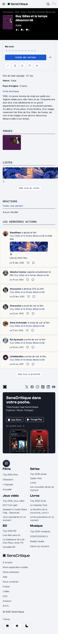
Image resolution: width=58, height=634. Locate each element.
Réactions (10, 201)
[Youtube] (53, 388)
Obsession (8, 479)
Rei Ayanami (16, 339)
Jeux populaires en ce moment (14, 518)
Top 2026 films (10, 474)
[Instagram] (37, 388)
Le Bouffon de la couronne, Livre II (39, 511)
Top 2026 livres (38, 501)
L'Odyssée (8, 484)
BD (5, 526)
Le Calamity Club (38, 505)
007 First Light (10, 505)
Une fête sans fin (11, 535)
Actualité (7, 489)
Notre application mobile (15, 567)
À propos (7, 562)
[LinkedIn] (48, 388)
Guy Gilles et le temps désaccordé (41, 12)
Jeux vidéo (11, 495)
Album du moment (39, 546)
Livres (34, 495)
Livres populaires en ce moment (42, 518)
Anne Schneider (18, 322)
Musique (36, 526)
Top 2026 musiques (40, 531)
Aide (5, 577)
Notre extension (11, 572)
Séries (35, 469)
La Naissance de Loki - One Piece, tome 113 (14, 541)
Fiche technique (11, 91)
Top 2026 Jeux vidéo (13, 501)
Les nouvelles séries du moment (42, 488)
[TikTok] (43, 388)
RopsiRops (15, 232)
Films (17, 12)
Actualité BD (9, 547)
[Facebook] (32, 388)
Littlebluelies (17, 356)
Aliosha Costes (18, 272)
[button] (54, 4)
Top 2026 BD (9, 531)
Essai (23, 12)
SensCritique (8, 12)
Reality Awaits (37, 541)
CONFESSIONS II (39, 536)
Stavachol (15, 288)
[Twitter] (26, 388)
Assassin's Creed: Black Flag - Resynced (15, 511)
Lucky (33, 482)
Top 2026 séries (38, 474)
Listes (7, 162)
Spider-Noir (36, 478)
